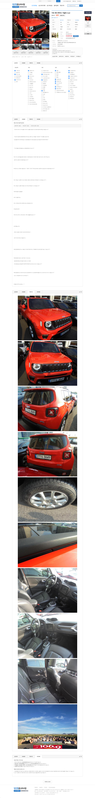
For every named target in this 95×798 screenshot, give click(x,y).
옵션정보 (16, 119)
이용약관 (40, 787)
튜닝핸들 (45, 101)
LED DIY (45, 81)
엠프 (17, 81)
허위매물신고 (78, 56)
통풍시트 (45, 110)
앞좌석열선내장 (46, 74)
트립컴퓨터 (45, 79)
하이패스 (72, 92)
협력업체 (56, 5)
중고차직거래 (42, 5)
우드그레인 (45, 76)
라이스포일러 (72, 85)
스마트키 (72, 91)
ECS (57, 74)
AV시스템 (18, 74)
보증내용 (38, 62)
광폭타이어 (31, 70)
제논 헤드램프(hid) (33, 104)
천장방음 (45, 85)
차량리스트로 (47, 781)
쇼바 (30, 92)
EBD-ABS (58, 72)
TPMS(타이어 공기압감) (61, 92)
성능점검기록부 (54, 56)
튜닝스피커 (45, 103)
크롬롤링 (31, 83)
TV (43, 96)
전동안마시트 (45, 70)
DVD (44, 89)
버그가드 (31, 85)
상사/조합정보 (65, 40)
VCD (44, 94)
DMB (44, 87)
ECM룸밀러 (72, 74)
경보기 (57, 84)
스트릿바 (31, 96)
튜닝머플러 (31, 98)
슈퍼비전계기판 (46, 78)
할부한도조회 (61, 56)
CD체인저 (18, 77)
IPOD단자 (72, 98)
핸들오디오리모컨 (73, 79)
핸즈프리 (72, 81)
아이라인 (31, 79)
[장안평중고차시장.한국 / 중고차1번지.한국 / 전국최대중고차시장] (19, 5)
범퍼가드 (31, 87)
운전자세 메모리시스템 (47, 72)
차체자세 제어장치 (60, 90)
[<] (21, 24)
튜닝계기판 (45, 105)
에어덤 (30, 89)
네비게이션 (18, 79)
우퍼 (44, 97)
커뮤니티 (62, 5)
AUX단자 (72, 96)
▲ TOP (80, 62)
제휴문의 (36, 787)
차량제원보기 (72, 56)
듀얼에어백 (58, 81)
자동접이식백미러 (73, 76)
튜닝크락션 (72, 94)
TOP (88, 33)
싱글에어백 (58, 79)
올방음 (44, 83)
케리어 (30, 74)
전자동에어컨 (72, 70)
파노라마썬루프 (32, 102)
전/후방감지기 (59, 86)
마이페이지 (79, 1)
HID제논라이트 (32, 81)
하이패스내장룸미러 (47, 107)
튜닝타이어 (31, 100)
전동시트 (18, 72)
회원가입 (74, 1)
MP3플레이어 (46, 92)
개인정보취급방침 (52, 787)
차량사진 (31, 62)
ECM (44, 99)
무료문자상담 (76, 36)
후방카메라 (58, 88)
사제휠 (30, 72)
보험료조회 (62, 15)
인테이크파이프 (32, 91)
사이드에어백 (59, 83)
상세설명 (23, 62)
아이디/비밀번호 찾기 (67, 1)
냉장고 (71, 89)
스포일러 (72, 83)
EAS (57, 77)
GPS (44, 90)
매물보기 (63, 46)
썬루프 (30, 78)
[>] (40, 24)
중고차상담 (49, 5)
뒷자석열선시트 (46, 108)
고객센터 (45, 787)
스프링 (30, 94)
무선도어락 (72, 78)
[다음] (88, 31)
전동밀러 (72, 72)
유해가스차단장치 (73, 87)
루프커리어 (31, 76)
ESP (57, 75)
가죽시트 (18, 70)
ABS (57, 70)
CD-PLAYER (18, 76)
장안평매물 (34, 5)
